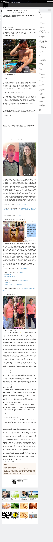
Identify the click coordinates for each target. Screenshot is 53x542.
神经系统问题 (41, 35)
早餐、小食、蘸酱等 (42, 84)
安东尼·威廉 (6, 7)
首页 (3, 7)
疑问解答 (40, 109)
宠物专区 (41, 22)
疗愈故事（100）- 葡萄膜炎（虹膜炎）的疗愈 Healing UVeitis (24, 519)
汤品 (40, 86)
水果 (40, 72)
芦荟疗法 (12, 509)
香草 (40, 67)
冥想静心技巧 (41, 17)
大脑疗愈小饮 (41, 81)
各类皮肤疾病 (41, 37)
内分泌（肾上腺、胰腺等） (43, 47)
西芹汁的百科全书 (42, 77)
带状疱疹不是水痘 (31, 518)
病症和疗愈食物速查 (42, 74)
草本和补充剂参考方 (42, 27)
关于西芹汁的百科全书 (24, 280)
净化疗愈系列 (41, 104)
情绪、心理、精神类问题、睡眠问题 (44, 32)
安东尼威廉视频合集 (42, 97)
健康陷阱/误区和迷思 (42, 59)
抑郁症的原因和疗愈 (8, 274)
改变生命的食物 (42, 105)
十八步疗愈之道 (42, 23)
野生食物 (41, 63)
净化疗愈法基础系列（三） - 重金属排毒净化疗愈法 (13, 284)
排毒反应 (41, 18)
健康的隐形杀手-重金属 (14, 518)
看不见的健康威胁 (42, 60)
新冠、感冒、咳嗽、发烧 (43, 45)
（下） (5, 211)
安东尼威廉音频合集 (42, 98)
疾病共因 (40, 55)
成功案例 (41, 94)
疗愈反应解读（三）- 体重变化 (9, 132)
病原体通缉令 (41, 56)
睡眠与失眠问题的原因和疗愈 (9, 276)
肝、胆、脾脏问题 (42, 46)
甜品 (40, 85)
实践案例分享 (41, 93)
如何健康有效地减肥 (22, 268)
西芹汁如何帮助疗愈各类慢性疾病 (44, 78)
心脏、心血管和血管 (42, 30)
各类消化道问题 (42, 36)
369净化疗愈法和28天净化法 (44, 19)
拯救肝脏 (41, 31)
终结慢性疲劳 (20, 215)
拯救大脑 (41, 52)
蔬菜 (40, 73)
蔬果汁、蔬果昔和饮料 (43, 89)
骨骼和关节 (41, 51)
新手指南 (41, 24)
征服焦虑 (21, 272)
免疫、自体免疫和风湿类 (43, 40)
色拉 (40, 90)
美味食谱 (40, 80)
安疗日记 (40, 110)
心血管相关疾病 (42, 42)
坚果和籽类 (41, 64)
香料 (40, 68)
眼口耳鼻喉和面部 (42, 50)
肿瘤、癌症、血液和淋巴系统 (43, 41)
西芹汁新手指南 (7, 282)
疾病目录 (40, 28)
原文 (24, 19)
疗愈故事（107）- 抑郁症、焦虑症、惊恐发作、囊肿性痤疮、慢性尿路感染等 (33, 510)
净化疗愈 (40, 14)
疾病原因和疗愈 (42, 106)
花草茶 (41, 69)
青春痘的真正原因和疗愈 (21, 204)
